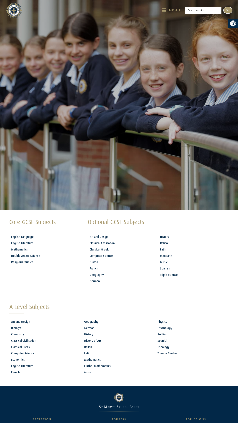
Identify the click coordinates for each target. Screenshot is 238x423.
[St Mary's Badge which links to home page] (14, 10)
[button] (233, 23)
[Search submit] (227, 10)
